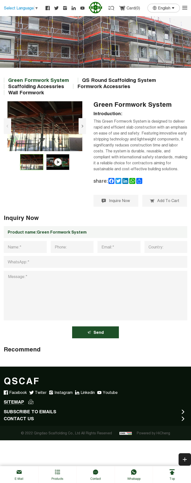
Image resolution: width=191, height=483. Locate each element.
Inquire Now (119, 200)
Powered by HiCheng (153, 433)
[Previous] (7, 126)
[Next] (82, 126)
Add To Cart (168, 200)
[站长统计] (125, 433)
